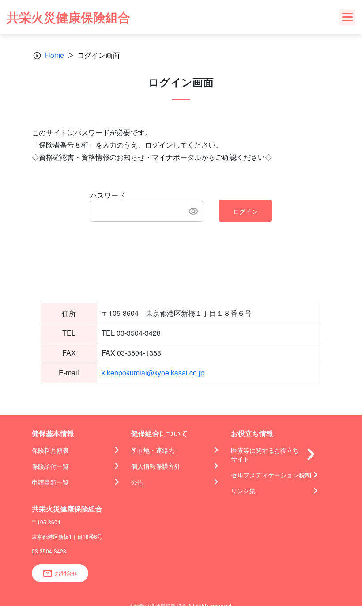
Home (54, 55)
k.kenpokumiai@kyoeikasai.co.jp (153, 372)
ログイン (245, 211)
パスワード (107, 195)
